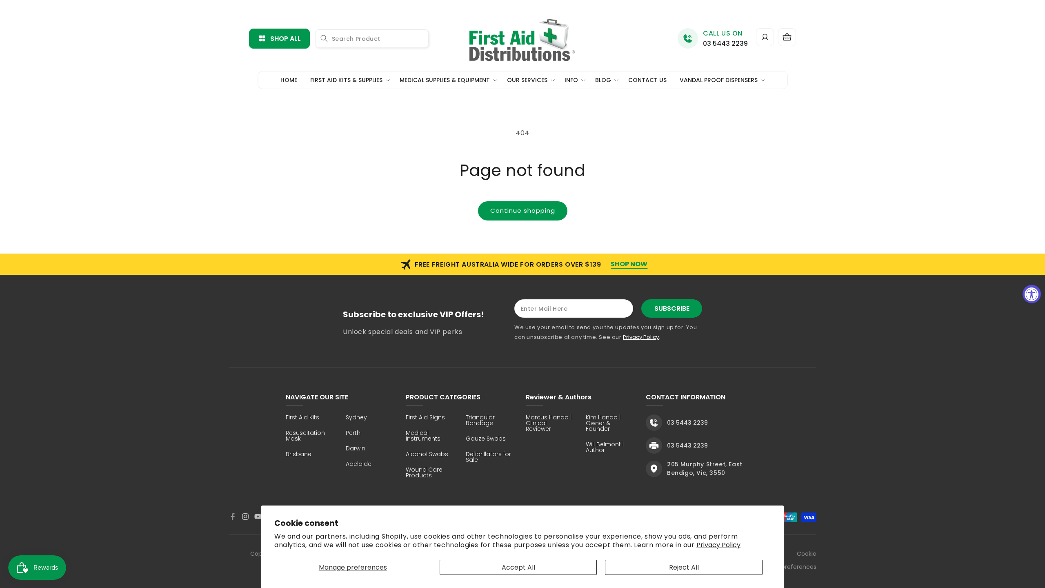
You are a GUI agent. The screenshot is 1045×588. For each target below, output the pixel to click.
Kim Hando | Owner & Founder (603, 423)
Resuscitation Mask (305, 436)
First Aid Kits (302, 417)
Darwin (355, 448)
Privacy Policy (718, 545)
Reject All (684, 567)
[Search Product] (324, 38)
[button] (787, 37)
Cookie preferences (798, 560)
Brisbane (298, 454)
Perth (353, 433)
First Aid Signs (425, 417)
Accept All (518, 567)
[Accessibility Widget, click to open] (1032, 294)
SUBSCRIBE (671, 308)
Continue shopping (522, 210)
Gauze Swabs (486, 439)
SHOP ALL (285, 38)
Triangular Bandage (480, 420)
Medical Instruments (423, 436)
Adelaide (358, 464)
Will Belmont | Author (605, 447)
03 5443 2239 (725, 43)
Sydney (356, 417)
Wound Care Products (424, 473)
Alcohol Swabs (427, 454)
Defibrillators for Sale (488, 457)
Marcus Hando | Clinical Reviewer (548, 423)
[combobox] (372, 38)
